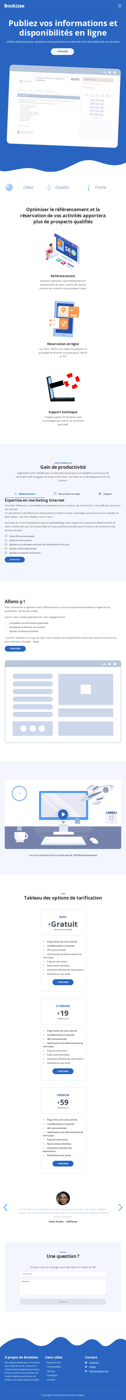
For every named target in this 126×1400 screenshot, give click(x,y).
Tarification (52, 1375)
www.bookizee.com (98, 1371)
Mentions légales (76, 1395)
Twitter (92, 1366)
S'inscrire (15, 559)
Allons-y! (51, 1371)
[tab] (24, 494)
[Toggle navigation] (119, 5)
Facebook (94, 1362)
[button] (120, 1207)
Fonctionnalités (54, 1366)
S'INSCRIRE (62, 51)
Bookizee (14, 6)
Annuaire (51, 1379)
